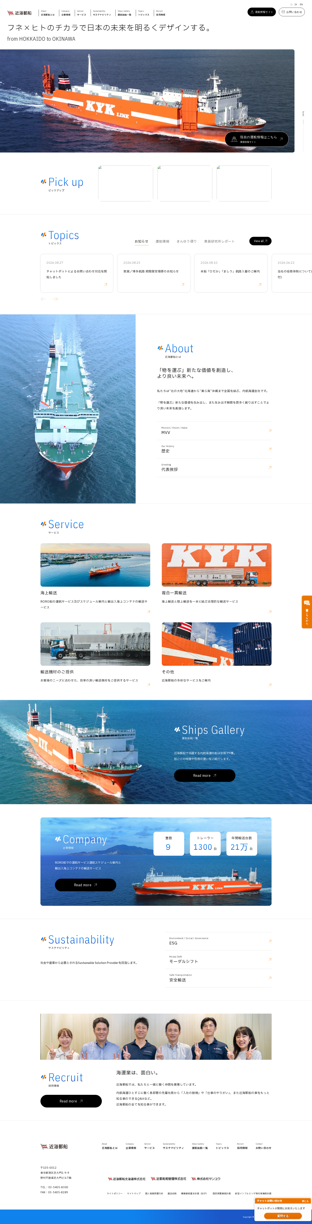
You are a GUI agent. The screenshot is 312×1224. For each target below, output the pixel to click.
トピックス (144, 13)
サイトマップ (134, 1193)
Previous (43, 299)
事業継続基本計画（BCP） (194, 1193)
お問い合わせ (264, 1146)
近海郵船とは (48, 13)
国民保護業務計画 (222, 1193)
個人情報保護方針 (154, 1193)
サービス (81, 13)
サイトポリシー (115, 1193)
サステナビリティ (102, 13)
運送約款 (172, 1193)
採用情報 (160, 13)
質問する (283, 1215)
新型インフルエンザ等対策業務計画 (253, 1193)
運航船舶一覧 (124, 13)
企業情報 (65, 13)
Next (297, 101)
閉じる (305, 1201)
